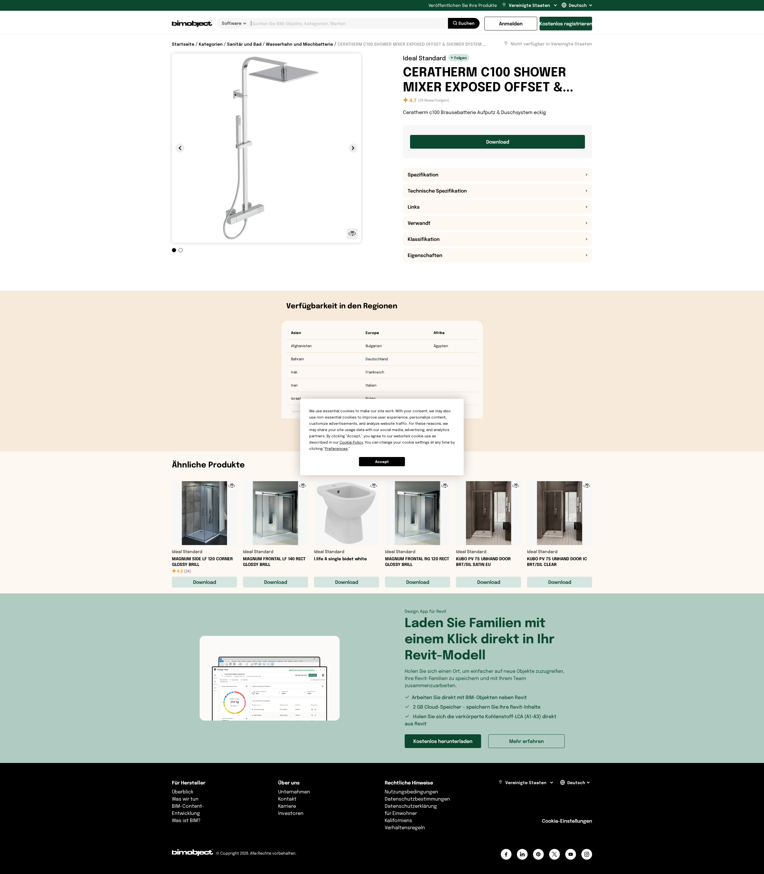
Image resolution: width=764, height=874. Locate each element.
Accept (382, 462)
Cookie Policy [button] (351, 442)
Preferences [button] (336, 448)
